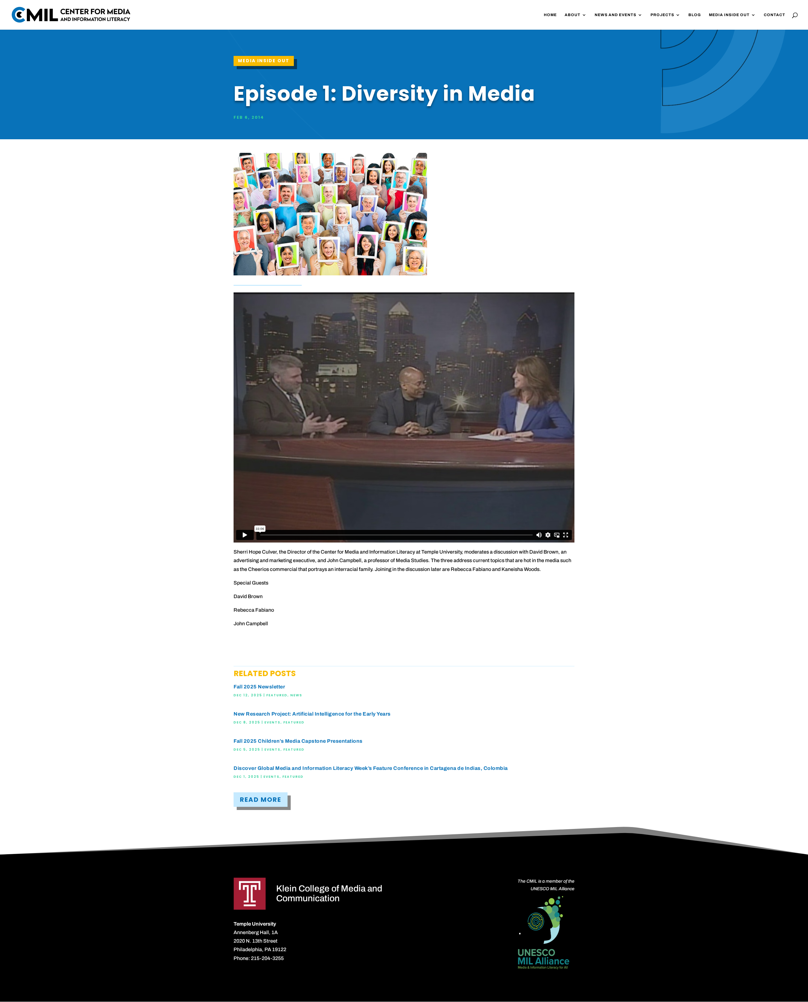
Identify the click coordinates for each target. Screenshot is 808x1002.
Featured (277, 695)
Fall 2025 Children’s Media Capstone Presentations (298, 741)
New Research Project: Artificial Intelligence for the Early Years (312, 714)
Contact (774, 15)
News (296, 695)
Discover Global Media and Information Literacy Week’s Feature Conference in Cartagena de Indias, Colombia (371, 768)
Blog (694, 15)
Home (550, 15)
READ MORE (260, 799)
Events (272, 722)
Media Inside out (263, 60)
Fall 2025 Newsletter (259, 686)
